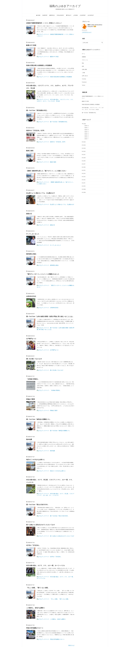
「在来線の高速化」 (32, 379)
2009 (84, 189)
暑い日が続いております (34, 359)
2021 (84, 154)
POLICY (69, 15)
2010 (84, 186)
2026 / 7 (86, 127)
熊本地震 (29, 439)
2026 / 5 (86, 131)
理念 (83, 63)
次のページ (71, 645)
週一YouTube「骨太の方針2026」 (37, 504)
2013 (84, 176)
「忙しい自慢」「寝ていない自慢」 (37, 588)
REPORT (45, 15)
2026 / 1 (86, 138)
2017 (84, 164)
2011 (84, 183)
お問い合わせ (85, 75)
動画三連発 (29, 151)
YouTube (84, 78)
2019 (84, 160)
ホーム (83, 53)
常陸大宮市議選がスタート (34, 628)
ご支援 (83, 72)
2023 (84, 148)
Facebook (84, 82)
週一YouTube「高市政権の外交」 (37, 110)
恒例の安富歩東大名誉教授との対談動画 (39, 65)
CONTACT (91, 15)
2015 (84, 170)
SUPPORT (83, 15)
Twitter (83, 85)
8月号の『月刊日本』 (33, 545)
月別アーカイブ (86, 119)
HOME (38, 15)
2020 (84, 157)
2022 (84, 151)
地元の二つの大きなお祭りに (35, 459)
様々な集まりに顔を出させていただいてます (40, 525)
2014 (84, 173)
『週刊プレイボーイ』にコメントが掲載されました (42, 274)
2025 (84, 141)
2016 (84, 167)
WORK (76, 15)
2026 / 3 (86, 135)
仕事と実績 (84, 69)
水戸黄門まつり (31, 339)
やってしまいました (32, 234)
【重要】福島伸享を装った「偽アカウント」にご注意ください (46, 171)
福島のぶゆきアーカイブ (65, 6)
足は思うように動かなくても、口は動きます (40, 193)
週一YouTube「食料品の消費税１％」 (38, 419)
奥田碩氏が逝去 (31, 254)
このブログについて (86, 32)
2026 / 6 (86, 129)
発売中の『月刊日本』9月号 (35, 130)
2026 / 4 (86, 133)
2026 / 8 (86, 125)
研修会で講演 (30, 399)
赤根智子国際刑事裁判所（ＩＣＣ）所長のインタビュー (44, 23)
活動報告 (84, 56)
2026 (84, 123)
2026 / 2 (86, 136)
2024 (84, 145)
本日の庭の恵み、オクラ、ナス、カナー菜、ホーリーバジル (45, 565)
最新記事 (84, 92)
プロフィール (85, 60)
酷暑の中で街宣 (31, 45)
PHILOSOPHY (60, 15)
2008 (84, 192)
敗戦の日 (29, 214)
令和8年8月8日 (31, 296)
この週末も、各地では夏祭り (35, 608)
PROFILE (52, 15)
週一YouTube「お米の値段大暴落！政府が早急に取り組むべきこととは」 (50, 316)
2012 (84, 179)
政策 (83, 66)
